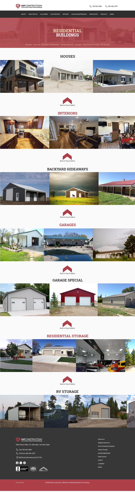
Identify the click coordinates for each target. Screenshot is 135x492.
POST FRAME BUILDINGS (106, 446)
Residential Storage (91, 44)
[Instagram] (24, 463)
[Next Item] (131, 76)
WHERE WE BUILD (104, 443)
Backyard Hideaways (50, 44)
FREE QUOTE (102, 457)
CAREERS (101, 464)
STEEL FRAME (102, 450)
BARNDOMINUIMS (104, 453)
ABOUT (100, 460)
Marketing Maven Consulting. (80, 482)
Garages (78, 44)
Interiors (36, 44)
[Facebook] (17, 463)
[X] (21, 463)
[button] (33, 14)
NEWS (100, 467)
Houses (28, 44)
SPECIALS (101, 439)
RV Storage (105, 44)
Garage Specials (67, 44)
